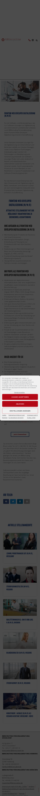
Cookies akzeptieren (20, 397)
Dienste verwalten (19, 392)
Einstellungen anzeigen (20, 411)
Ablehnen (20, 404)
